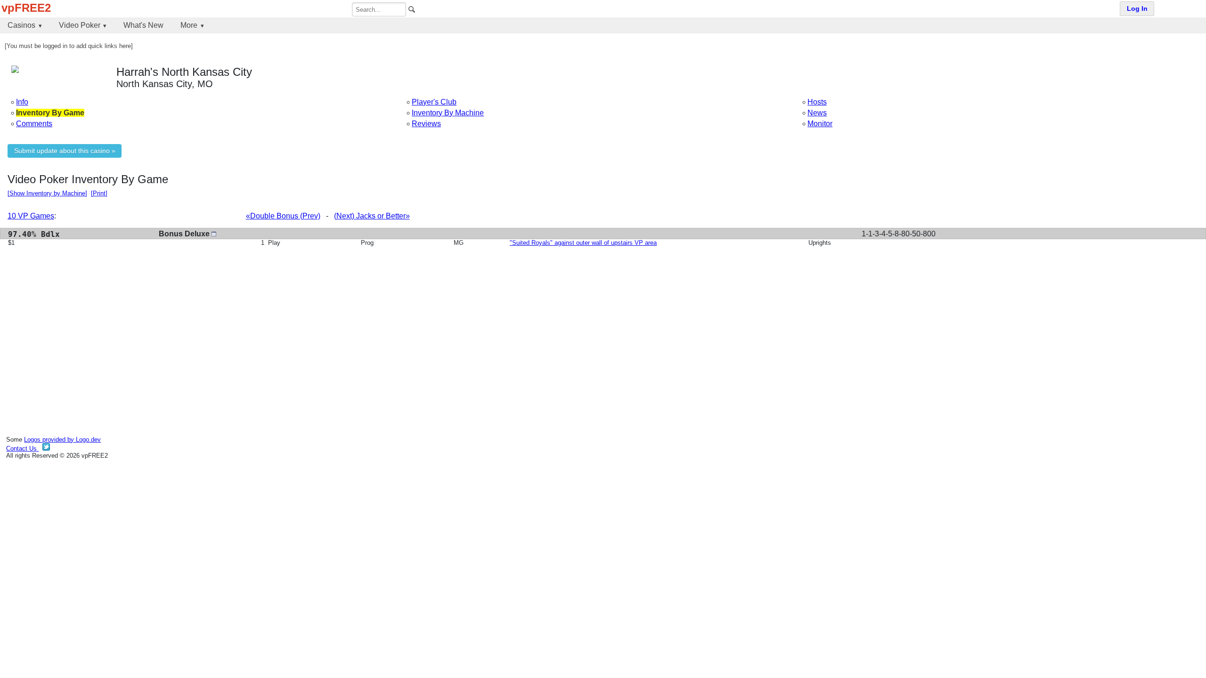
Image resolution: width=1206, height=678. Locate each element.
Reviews (426, 124)
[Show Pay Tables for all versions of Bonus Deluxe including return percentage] (214, 234)
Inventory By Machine (448, 113)
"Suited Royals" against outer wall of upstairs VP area (583, 242)
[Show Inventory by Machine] (47, 193)
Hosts (817, 102)
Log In (1137, 8)
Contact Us (22, 448)
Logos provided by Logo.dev (62, 439)
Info (22, 102)
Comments (34, 124)
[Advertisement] (290, 326)
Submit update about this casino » (64, 150)
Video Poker (79, 25)
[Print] (99, 193)
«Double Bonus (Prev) (283, 216)
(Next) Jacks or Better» (372, 216)
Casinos (21, 25)
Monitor (819, 124)
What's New (143, 25)
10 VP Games (31, 216)
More (188, 25)
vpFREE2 (26, 7)
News (817, 113)
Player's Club (434, 102)
